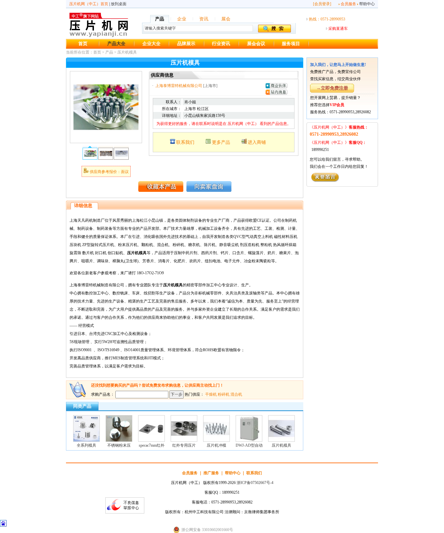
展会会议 (256, 43)
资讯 (203, 19)
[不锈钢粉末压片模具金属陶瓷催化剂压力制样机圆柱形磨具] (119, 440)
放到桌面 (118, 4)
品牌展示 (186, 43)
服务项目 (291, 43)
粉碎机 (223, 394)
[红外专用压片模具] (184, 440)
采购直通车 (338, 28)
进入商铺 (257, 142)
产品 (159, 19)
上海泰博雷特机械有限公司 (178, 85)
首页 (82, 43)
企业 (181, 19)
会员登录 (322, 4)
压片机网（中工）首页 (88, 4)
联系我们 (185, 142)
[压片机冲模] (216, 440)
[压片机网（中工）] (98, 36)
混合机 (236, 394)
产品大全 (116, 43)
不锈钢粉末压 (119, 445)
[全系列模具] (86, 440)
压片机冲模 (216, 445)
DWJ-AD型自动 (249, 445)
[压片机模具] (105, 138)
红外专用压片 (184, 445)
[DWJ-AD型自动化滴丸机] (249, 440)
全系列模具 (86, 445)
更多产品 (221, 142)
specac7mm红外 (151, 445)
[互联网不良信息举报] (124, 512)
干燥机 (211, 394)
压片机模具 (127, 52)
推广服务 (211, 473)
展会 (225, 19)
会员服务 (348, 4)
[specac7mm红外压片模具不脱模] (151, 440)
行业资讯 (221, 43)
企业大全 (151, 43)
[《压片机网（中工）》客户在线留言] (325, 180)
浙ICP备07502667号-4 (255, 482)
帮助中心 (367, 4)
